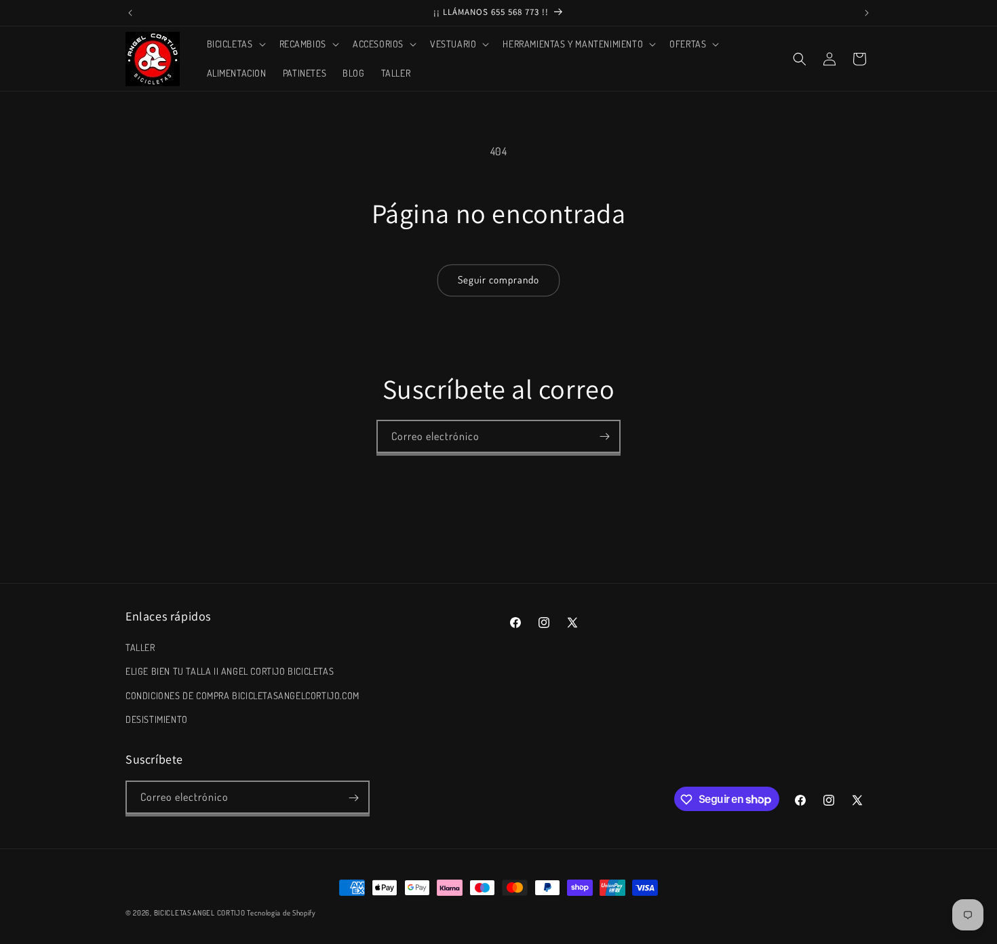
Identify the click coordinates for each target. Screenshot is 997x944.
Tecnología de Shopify (281, 913)
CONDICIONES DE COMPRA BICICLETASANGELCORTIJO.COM (242, 695)
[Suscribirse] (604, 436)
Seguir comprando (498, 279)
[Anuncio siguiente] (867, 13)
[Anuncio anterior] (130, 13)
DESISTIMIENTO (156, 719)
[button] (235, 44)
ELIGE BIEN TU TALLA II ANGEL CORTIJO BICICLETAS (229, 671)
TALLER (140, 647)
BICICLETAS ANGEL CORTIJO (200, 913)
